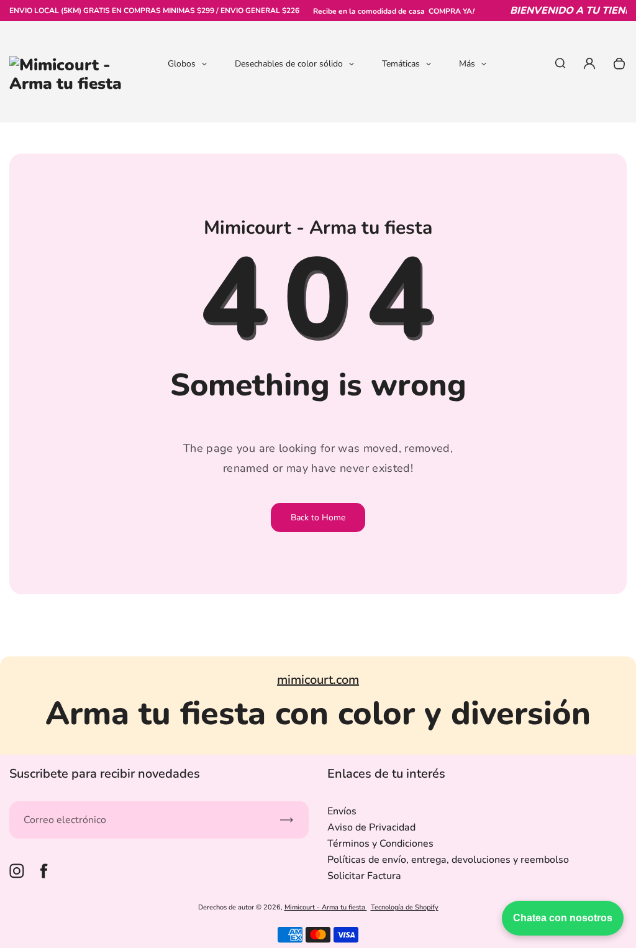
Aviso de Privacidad (371, 827)
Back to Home (318, 517)
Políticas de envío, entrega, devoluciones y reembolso (448, 860)
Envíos (342, 811)
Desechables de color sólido (289, 64)
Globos (182, 64)
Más (467, 64)
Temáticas (401, 64)
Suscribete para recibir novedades (104, 773)
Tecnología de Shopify (404, 907)
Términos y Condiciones (380, 843)
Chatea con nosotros (562, 918)
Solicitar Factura (364, 876)
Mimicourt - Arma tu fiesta (325, 907)
